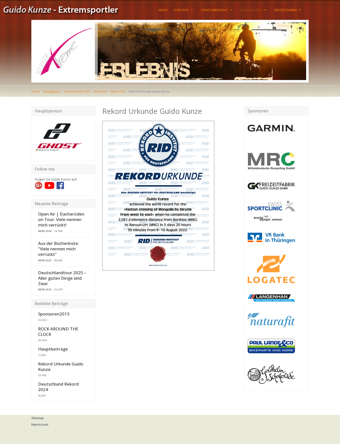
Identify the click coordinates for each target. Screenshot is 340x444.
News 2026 (45, 231)
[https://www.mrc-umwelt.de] (271, 160)
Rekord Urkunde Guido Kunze (60, 366)
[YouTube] (49, 185)
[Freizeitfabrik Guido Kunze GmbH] (271, 185)
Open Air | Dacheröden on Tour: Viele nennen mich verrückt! (61, 219)
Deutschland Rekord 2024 (58, 386)
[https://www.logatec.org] (271, 268)
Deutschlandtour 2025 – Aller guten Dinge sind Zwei (62, 278)
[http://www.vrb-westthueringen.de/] (271, 237)
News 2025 (45, 260)
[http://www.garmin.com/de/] (271, 128)
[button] (184, 10)
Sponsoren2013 (53, 314)
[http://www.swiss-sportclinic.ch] (271, 210)
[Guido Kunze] (65, 9)
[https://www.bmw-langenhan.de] (271, 297)
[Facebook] (60, 185)
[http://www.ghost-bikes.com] (58, 136)
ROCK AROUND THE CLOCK (58, 331)
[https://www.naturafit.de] (271, 319)
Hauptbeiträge (53, 349)
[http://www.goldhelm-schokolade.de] (271, 374)
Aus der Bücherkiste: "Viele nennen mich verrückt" (58, 249)
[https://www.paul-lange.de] (271, 346)
